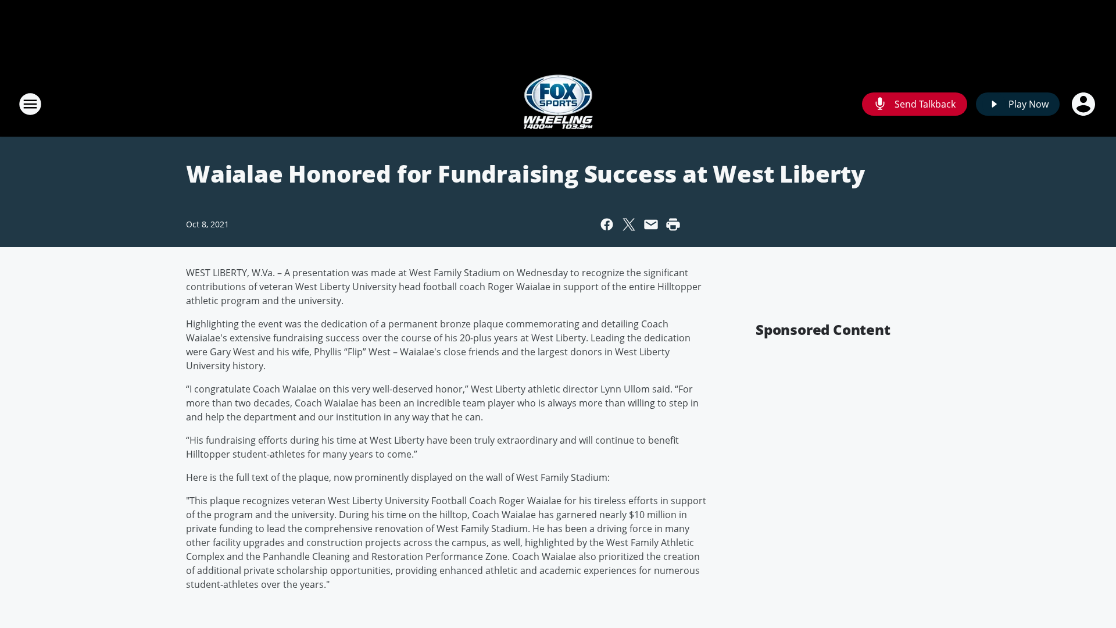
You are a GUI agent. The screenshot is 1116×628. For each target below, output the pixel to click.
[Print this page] (673, 224)
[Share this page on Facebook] (607, 224)
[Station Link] (558, 103)
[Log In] (1084, 104)
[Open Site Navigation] (30, 104)
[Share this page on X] (629, 224)
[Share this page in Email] (651, 224)
